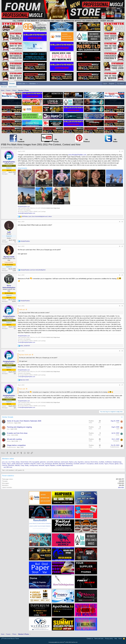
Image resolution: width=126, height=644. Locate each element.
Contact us (90, 638)
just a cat (4, 462)
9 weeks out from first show (17, 433)
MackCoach (19, 463)
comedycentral (33, 465)
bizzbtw (101, 463)
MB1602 (17, 465)
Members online (8, 459)
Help (115, 638)
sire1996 (58, 465)
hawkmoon (57, 462)
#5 (122, 306)
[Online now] (9, 230)
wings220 (33, 463)
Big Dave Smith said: (25, 354)
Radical (71, 462)
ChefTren (4, 465)
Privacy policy (109, 638)
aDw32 (96, 463)
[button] (26, 83)
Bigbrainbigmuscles (67, 465)
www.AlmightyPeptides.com (77, 154)
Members (33, 83)
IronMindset (10, 423)
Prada (13, 462)
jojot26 (13, 463)
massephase (90, 463)
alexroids (121, 487)
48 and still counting (14, 439)
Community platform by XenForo (63, 642)
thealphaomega (117, 462)
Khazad (111, 463)
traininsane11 (64, 462)
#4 (122, 275)
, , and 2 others (37, 216)
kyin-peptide (35, 462)
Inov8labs (101, 462)
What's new (21, 83)
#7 (122, 385)
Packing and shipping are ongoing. (19, 427)
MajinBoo (52, 465)
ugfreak (116, 463)
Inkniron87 (41, 465)
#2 (122, 221)
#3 (122, 246)
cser (9, 462)
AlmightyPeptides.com (24, 206)
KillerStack (11, 465)
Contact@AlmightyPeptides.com (26, 213)
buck (118, 422)
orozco (9, 441)
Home (4, 83)
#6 (122, 351)
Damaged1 (116, 441)
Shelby (27, 465)
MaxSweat (62, 463)
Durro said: (22, 389)
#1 (122, 151)
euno (43, 463)
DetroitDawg (69, 463)
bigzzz (9, 463)
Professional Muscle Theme (11, 638)
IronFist (4, 463)
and (32, 270)
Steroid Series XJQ (26, 462)
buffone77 (83, 463)
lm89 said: (22, 309)
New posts (4, 86)
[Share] (119, 151)
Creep (22, 465)
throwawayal (48, 463)
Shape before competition (16, 445)
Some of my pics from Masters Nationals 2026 (24, 421)
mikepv (18, 462)
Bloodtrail (55, 463)
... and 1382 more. (7, 467)
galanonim (43, 462)
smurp (8, 435)
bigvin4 (47, 465)
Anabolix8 (26, 463)
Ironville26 (76, 463)
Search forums (13, 86)
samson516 (50, 462)
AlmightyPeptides (7, 147)
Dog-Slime (81, 462)
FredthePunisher (11, 447)
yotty (75, 462)
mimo (121, 463)
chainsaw (87, 462)
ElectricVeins (94, 462)
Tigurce (106, 463)
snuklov (38, 463)
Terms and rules (98, 638)
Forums (12, 83)
